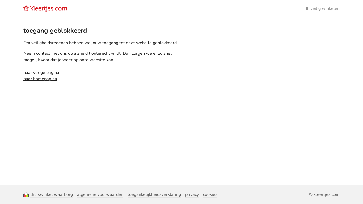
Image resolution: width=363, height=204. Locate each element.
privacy (192, 194)
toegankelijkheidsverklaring (154, 194)
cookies (210, 194)
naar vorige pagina (41, 72)
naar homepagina (40, 79)
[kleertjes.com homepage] (45, 8)
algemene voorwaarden (100, 194)
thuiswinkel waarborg (51, 194)
